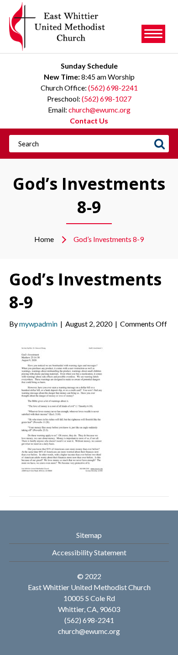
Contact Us (89, 120)
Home (44, 239)
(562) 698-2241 (113, 87)
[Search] (159, 143)
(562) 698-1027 (106, 98)
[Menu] (153, 34)
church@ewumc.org (99, 109)
